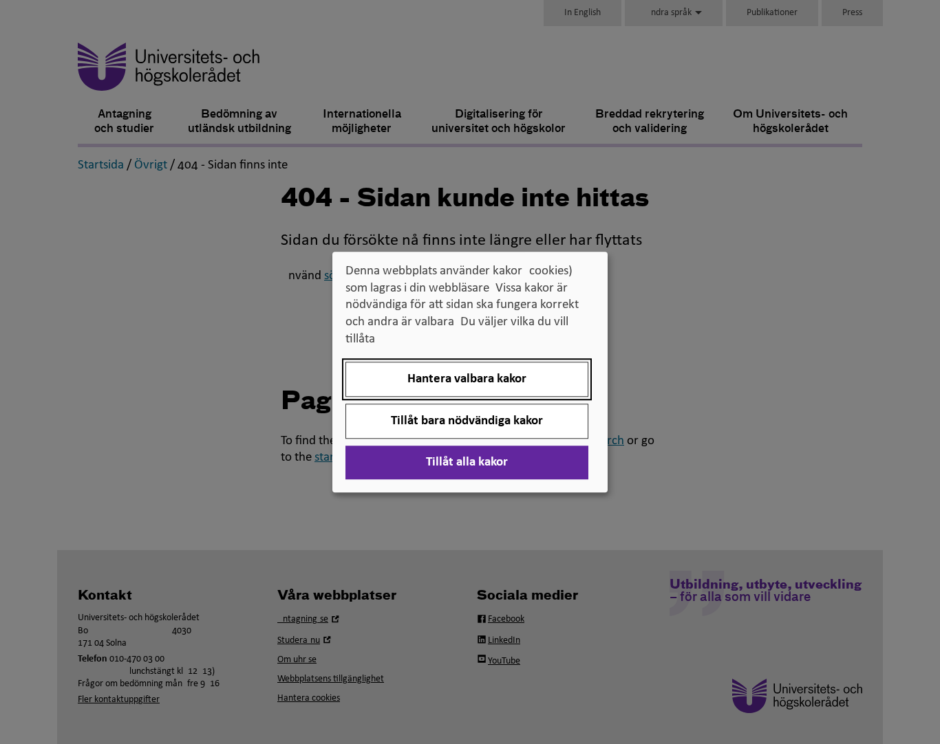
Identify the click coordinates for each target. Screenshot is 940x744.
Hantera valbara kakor (466, 379)
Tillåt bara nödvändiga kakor (467, 421)
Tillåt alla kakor (467, 462)
